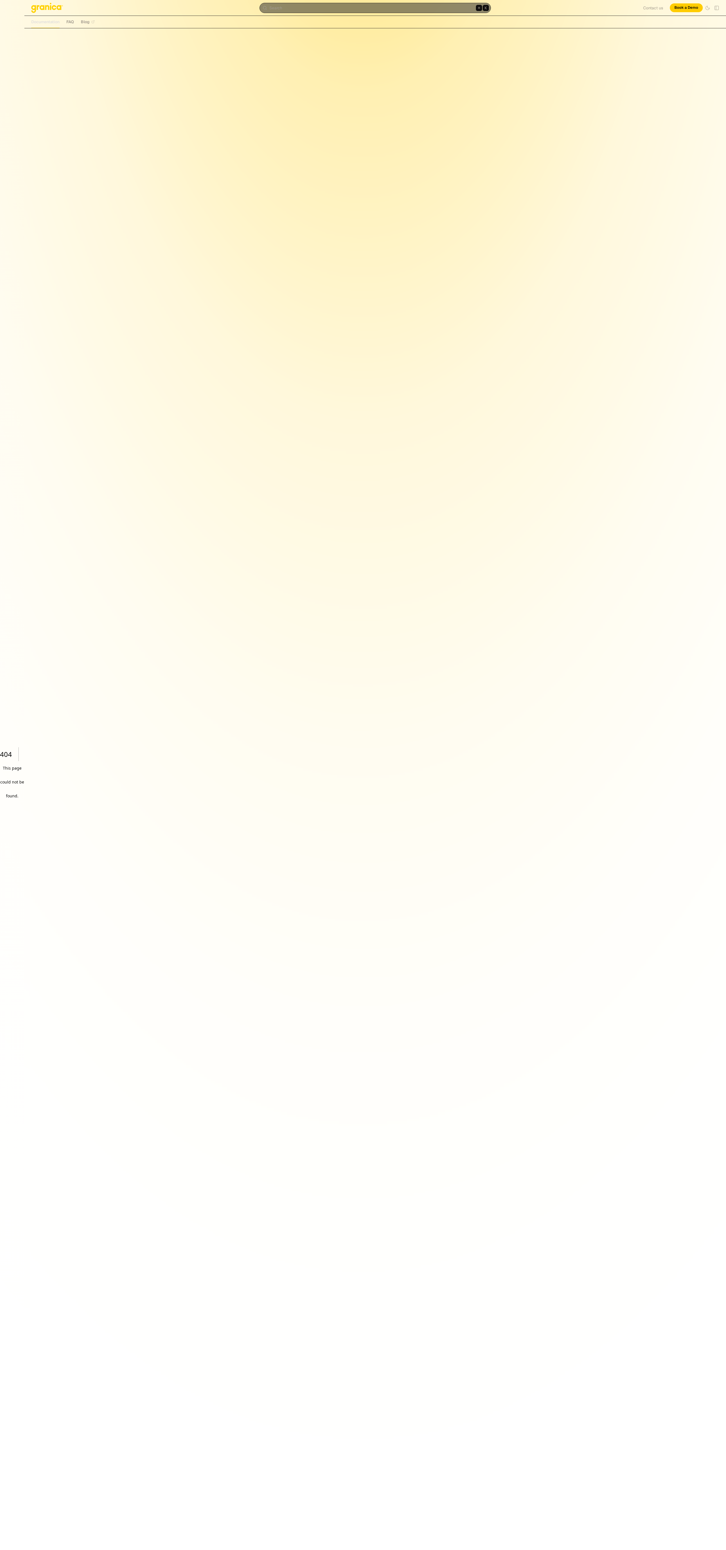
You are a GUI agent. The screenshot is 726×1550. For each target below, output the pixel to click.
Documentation (45, 21)
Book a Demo (686, 7)
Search (378, 7)
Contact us (653, 7)
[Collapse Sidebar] (716, 8)
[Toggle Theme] (707, 7)
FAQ (70, 21)
